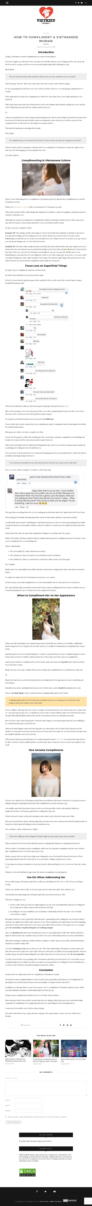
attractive (60, 739)
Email (7, 1105)
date (66, 406)
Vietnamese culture (21, 207)
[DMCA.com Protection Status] (27, 1176)
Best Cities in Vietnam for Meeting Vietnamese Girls (15, 1060)
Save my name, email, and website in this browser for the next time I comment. (37, 1117)
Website (7, 1111)
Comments (25, 1025)
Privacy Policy (44, 1201)
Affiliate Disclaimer (56, 1201)
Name (7, 1100)
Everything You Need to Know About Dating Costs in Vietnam (45, 1060)
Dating (46, 33)
